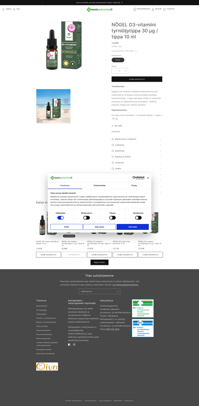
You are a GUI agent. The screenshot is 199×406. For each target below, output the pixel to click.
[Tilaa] (117, 291)
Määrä (114, 66)
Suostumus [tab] (65, 185)
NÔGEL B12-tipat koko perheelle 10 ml (121, 242)
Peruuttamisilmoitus (44, 334)
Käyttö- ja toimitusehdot (46, 322)
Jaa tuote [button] (118, 126)
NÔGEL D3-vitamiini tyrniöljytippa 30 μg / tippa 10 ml (149, 243)
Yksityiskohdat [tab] (99, 185)
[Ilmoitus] (156, 2)
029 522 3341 (112, 329)
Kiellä (66, 227)
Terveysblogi (41, 310)
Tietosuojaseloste (43, 338)
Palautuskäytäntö (43, 330)
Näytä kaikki (99, 262)
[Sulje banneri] (148, 178)
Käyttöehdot (118, 400)
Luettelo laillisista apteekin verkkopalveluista (47, 343)
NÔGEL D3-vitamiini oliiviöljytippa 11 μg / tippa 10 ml (73, 243)
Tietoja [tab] (134, 185)
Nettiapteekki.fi (77, 400)
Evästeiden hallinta (43, 349)
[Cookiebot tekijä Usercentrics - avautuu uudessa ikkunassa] (134, 178)
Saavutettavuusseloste (45, 354)
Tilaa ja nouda (42, 326)
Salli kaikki (132, 227)
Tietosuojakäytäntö (105, 400)
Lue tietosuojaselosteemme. (125, 285)
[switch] (86, 218)
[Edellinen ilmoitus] (42, 2)
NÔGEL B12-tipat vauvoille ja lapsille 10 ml (47, 242)
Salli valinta (99, 227)
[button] (4, 9)
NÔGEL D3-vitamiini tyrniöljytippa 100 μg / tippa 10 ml (99, 243)
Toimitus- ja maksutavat (46, 318)
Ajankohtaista (41, 306)
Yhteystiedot (41, 314)
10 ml (118, 60)
